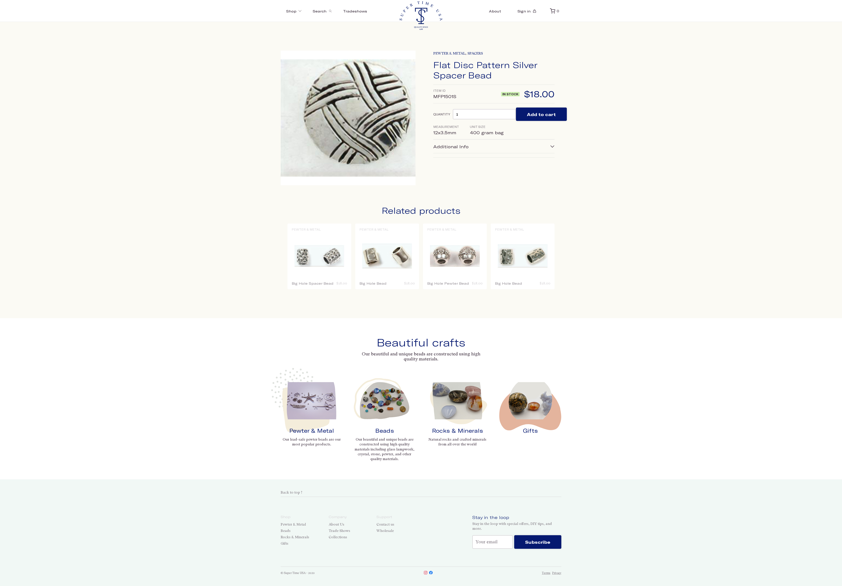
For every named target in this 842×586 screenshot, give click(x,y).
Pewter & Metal (449, 53)
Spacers (475, 53)
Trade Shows (339, 531)
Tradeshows (355, 11)
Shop (291, 11)
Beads (384, 430)
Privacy (556, 573)
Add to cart (541, 114)
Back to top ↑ (291, 492)
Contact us (385, 524)
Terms (546, 573)
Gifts (530, 430)
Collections (338, 537)
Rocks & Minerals (457, 430)
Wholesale (385, 531)
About (495, 11)
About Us (336, 524)
